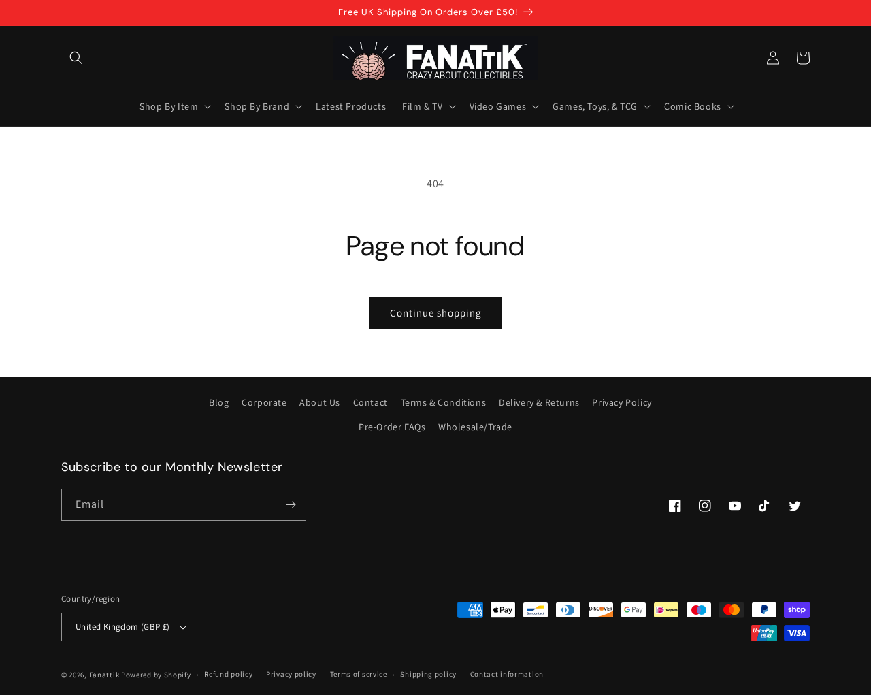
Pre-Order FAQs (392, 427)
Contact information (507, 674)
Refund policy (228, 674)
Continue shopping (436, 312)
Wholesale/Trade (475, 427)
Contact (370, 402)
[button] (76, 58)
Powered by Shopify (156, 674)
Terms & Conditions (444, 402)
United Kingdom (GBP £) (123, 626)
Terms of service (358, 674)
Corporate (264, 402)
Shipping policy (428, 674)
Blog (219, 402)
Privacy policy (291, 674)
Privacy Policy (621, 402)
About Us (319, 402)
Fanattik (104, 674)
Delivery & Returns (539, 402)
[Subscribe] (291, 505)
